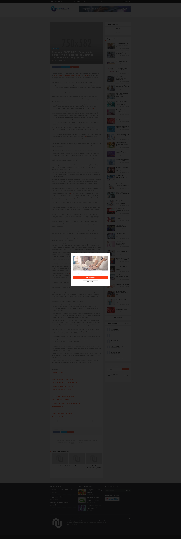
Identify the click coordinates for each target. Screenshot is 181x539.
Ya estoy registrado (90, 282)
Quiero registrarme (90, 277)
